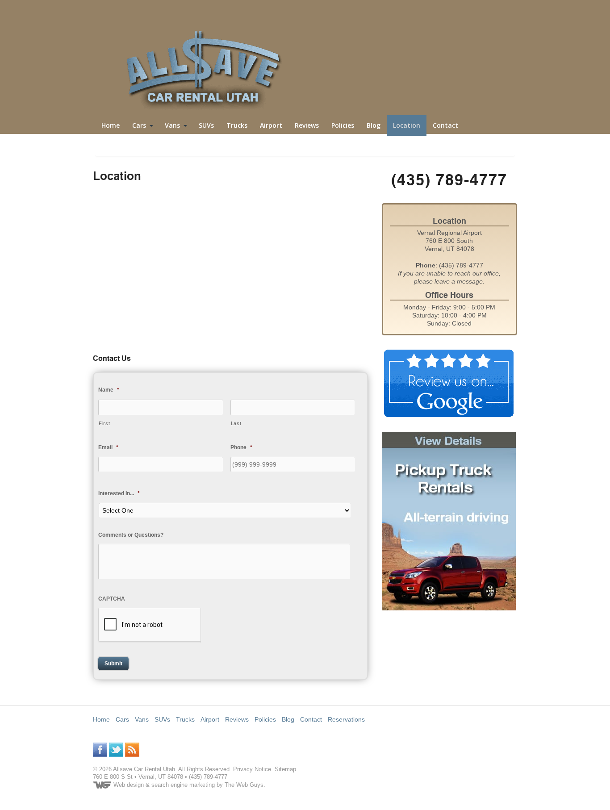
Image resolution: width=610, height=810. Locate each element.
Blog (373, 125)
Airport (271, 125)
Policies (342, 125)
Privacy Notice (252, 769)
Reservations (121, 146)
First (104, 423)
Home (110, 125)
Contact (445, 125)
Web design (128, 784)
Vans (172, 125)
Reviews (307, 125)
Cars (139, 125)
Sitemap (285, 769)
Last (236, 423)
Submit (113, 663)
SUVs (206, 125)
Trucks (236, 125)
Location (406, 125)
